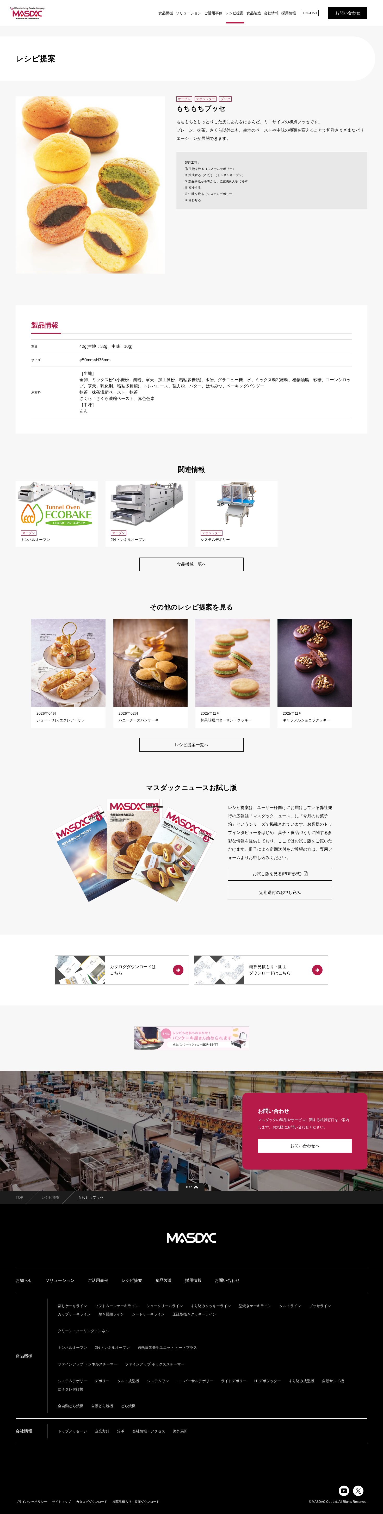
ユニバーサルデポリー (195, 1381)
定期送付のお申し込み (280, 892)
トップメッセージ (72, 1431)
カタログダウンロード (91, 1502)
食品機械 (165, 13)
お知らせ (24, 1280)
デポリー (102, 1381)
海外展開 (180, 1431)
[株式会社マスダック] (27, 13)
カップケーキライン (74, 1314)
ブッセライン (320, 1306)
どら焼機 (128, 1406)
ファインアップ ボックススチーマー (154, 1364)
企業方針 (102, 1431)
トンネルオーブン (72, 1347)
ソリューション (188, 13)
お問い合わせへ (304, 1146)
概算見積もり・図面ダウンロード (136, 1502)
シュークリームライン (164, 1306)
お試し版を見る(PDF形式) (277, 874)
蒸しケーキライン (72, 1306)
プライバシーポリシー (31, 1502)
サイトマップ (61, 1502)
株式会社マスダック (191, 1238)
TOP (19, 1197)
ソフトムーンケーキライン (117, 1306)
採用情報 (288, 13)
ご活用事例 (213, 13)
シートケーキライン (148, 1314)
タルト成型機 (128, 1381)
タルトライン (290, 1306)
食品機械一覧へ (191, 564)
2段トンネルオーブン (112, 1347)
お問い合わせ (347, 13)
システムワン (158, 1381)
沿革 (121, 1431)
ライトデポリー (233, 1381)
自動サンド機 (333, 1381)
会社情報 (271, 13)
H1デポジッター (267, 1381)
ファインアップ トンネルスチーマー (87, 1364)
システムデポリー (72, 1381)
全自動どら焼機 (70, 1406)
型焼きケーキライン (255, 1306)
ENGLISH (310, 13)
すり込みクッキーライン (211, 1306)
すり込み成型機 (301, 1381)
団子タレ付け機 (70, 1389)
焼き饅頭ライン (111, 1314)
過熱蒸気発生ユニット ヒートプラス (167, 1347)
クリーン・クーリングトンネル (83, 1331)
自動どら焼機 (102, 1406)
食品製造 (253, 13)
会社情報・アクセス (148, 1431)
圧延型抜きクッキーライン (194, 1314)
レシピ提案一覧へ (191, 745)
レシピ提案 (234, 13)
